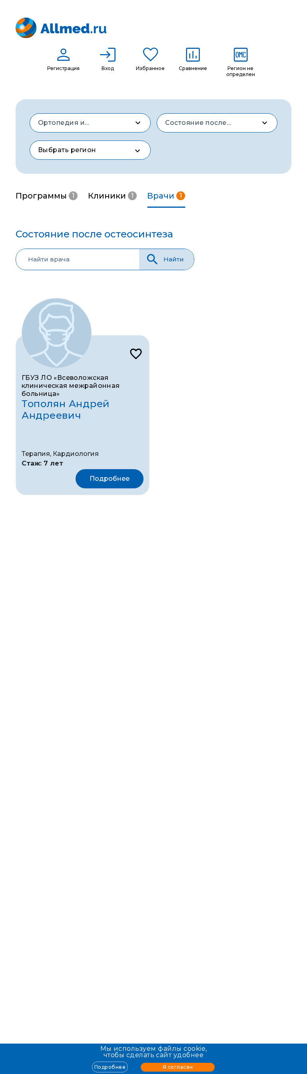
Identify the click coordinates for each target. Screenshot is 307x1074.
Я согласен (178, 1067)
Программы (45, 196)
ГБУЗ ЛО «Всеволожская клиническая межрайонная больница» (71, 385)
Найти (173, 259)
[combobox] (90, 122)
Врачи (164, 196)
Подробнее (110, 1067)
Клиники (111, 196)
